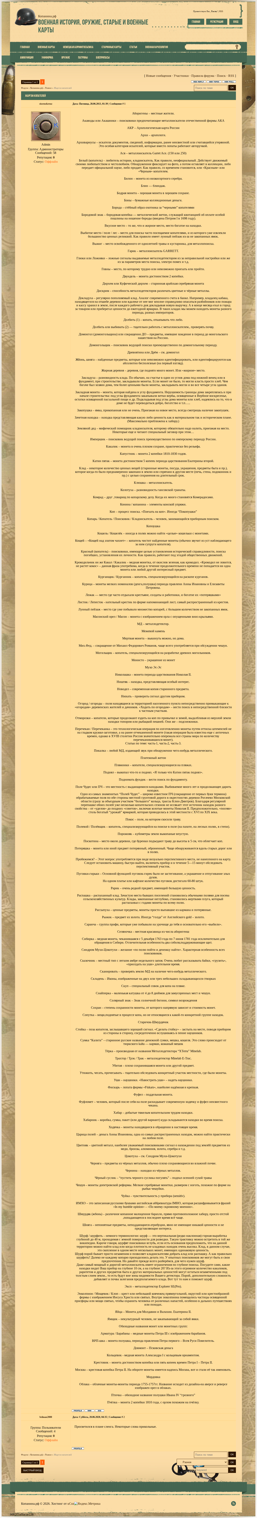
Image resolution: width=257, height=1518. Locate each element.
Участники (181, 75)
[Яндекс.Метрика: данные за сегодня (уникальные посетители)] (87, 1504)
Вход (235, 21)
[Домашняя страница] (89, 1410)
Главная (196, 21)
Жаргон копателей (63, 88)
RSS (221, 11)
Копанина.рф (36, 88)
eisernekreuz (45, 103)
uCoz (70, 1503)
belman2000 (46, 1417)
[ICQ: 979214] (99, 1410)
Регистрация (216, 21)
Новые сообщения (158, 75)
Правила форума (202, 75)
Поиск (221, 75)
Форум (24, 88)
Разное (48, 88)
